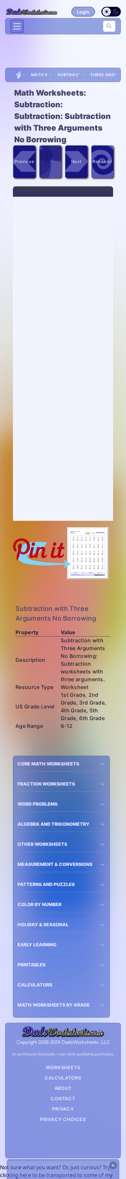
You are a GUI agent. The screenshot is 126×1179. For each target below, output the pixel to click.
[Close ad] (113, 1165)
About (63, 1088)
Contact (63, 1098)
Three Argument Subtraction (102, 74)
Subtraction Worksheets (69, 74)
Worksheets (63, 1067)
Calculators (63, 1077)
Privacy (63, 1109)
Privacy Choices (63, 1119)
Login (83, 12)
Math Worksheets (39, 74)
